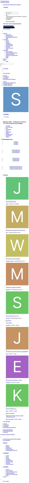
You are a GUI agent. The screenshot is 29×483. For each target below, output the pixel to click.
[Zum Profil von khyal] (17, 406)
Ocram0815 (8, 129)
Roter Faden (8, 34)
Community (5, 39)
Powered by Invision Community (8, 434)
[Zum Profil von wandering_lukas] (17, 256)
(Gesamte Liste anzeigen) (16, 123)
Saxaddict (6, 114)
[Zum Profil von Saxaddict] (15, 111)
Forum (7, 40)
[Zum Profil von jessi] (17, 349)
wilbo (7, 130)
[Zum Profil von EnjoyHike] (17, 377)
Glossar (4, 59)
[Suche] (1, 66)
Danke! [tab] (9, 84)
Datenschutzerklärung (8, 429)
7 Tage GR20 (9, 323)
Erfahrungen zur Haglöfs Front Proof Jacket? (15, 230)
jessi (7, 353)
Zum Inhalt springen (5, 1)
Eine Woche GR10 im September (13, 258)
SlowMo (8, 318)
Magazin (5, 33)
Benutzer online (9, 45)
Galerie (7, 42)
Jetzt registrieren (6, 28)
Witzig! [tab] (9, 85)
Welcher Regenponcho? (11, 201)
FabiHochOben (9, 134)
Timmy (7, 136)
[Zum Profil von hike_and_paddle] (10, 413)
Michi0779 (8, 289)
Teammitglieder (9, 44)
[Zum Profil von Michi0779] (17, 285)
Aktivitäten (5, 50)
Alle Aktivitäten (9, 51)
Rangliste (8, 46)
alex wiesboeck (9, 127)
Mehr (7, 38)
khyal (7, 411)
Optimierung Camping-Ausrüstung (13, 287)
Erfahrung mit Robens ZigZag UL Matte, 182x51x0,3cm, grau (14, 416)
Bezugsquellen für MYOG (11, 37)
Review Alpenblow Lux (11, 408)
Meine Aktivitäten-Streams (11, 52)
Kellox (7, 133)
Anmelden (8, 19)
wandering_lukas (9, 261)
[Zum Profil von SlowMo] (17, 313)
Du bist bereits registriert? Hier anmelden (12, 4)
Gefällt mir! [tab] (12, 82)
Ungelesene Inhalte (10, 54)
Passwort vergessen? (10, 21)
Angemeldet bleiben (10, 16)
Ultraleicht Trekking (5, 2)
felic (7, 128)
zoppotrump (8, 132)
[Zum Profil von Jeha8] (17, 199)
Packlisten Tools (9, 35)
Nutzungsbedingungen (8, 431)
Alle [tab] (5, 81)
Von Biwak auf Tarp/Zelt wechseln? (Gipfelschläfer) (17, 351)
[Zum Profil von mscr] (17, 227)
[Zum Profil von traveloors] (8, 320)
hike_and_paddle (9, 419)
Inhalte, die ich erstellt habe (12, 55)
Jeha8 (7, 203)
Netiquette (8, 43)
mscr (7, 232)
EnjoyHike (8, 382)
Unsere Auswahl (9, 48)
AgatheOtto (8, 135)
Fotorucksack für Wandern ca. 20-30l (14, 380)
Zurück (7, 445)
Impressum (5, 432)
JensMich (8, 125)
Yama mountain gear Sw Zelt (12, 316)
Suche (7, 56)
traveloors (8, 325)
